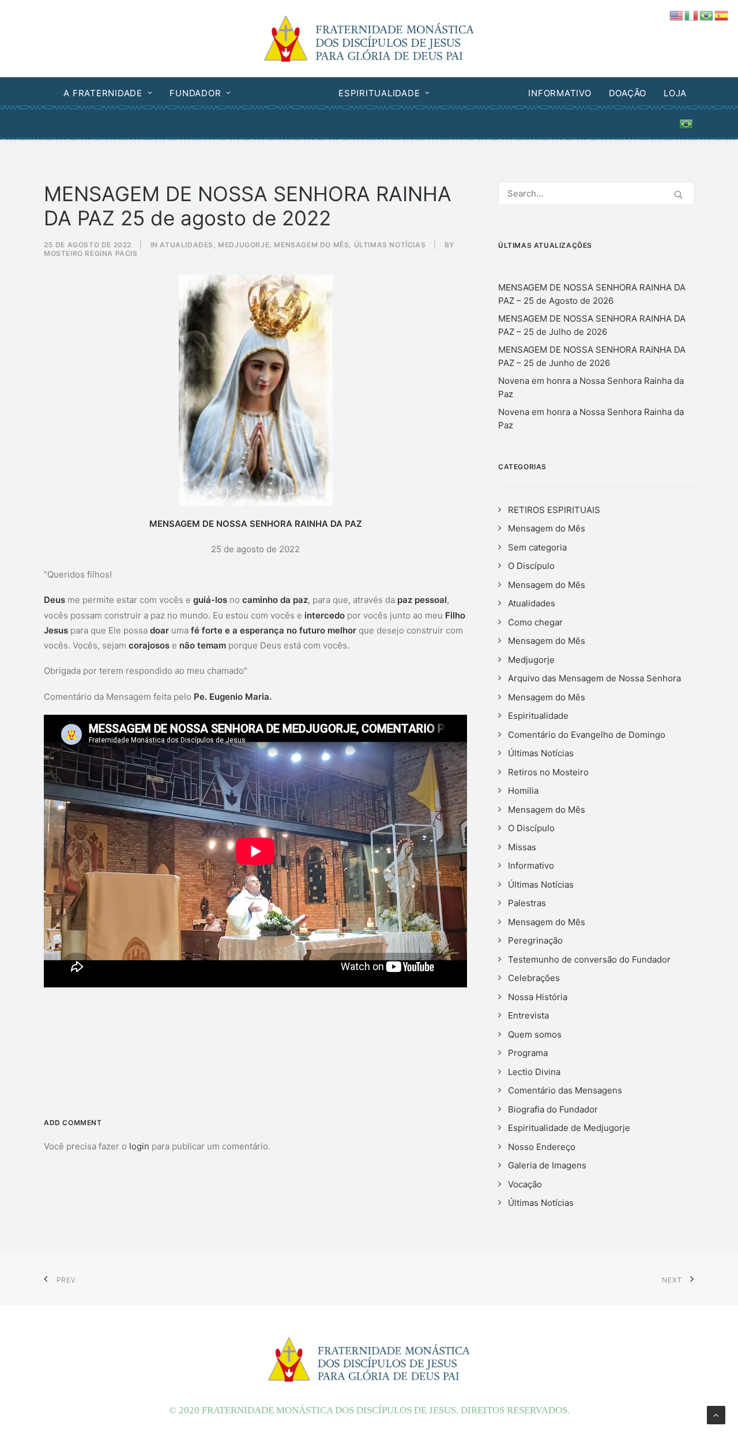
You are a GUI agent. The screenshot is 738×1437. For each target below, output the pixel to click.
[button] (678, 195)
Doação (628, 93)
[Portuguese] (683, 123)
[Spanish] (721, 14)
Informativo (559, 93)
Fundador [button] (195, 93)
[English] (676, 14)
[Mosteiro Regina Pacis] (369, 39)
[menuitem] (111, 92)
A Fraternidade (102, 93)
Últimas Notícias (390, 244)
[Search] (596, 193)
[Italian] (691, 14)
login (139, 1146)
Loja (675, 93)
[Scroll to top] (716, 1414)
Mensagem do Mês (311, 244)
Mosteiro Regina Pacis (91, 253)
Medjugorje (279, 93)
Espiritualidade (379, 93)
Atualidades (479, 93)
